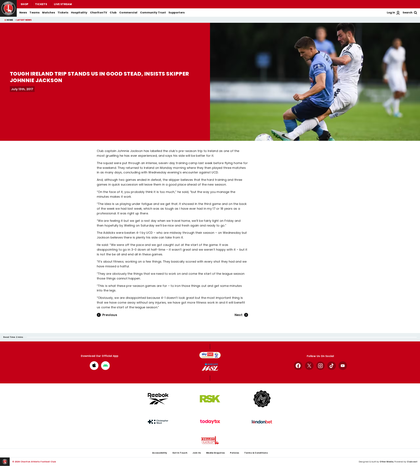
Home (10, 20)
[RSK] (210, 399)
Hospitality (79, 12)
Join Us (197, 452)
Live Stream (63, 4)
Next (238, 315)
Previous (109, 315)
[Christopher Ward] (158, 422)
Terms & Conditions (256, 452)
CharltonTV (98, 12)
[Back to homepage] (8, 8)
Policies (234, 452)
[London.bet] (262, 422)
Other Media (386, 461)
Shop (24, 4)
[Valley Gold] (210, 440)
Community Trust (153, 12)
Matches (48, 12)
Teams (35, 12)
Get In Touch (179, 452)
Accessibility (159, 452)
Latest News (24, 20)
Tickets (41, 4)
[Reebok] (158, 398)
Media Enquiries (215, 452)
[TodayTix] (210, 422)
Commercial (128, 12)
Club (113, 12)
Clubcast (412, 461)
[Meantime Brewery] (262, 399)
